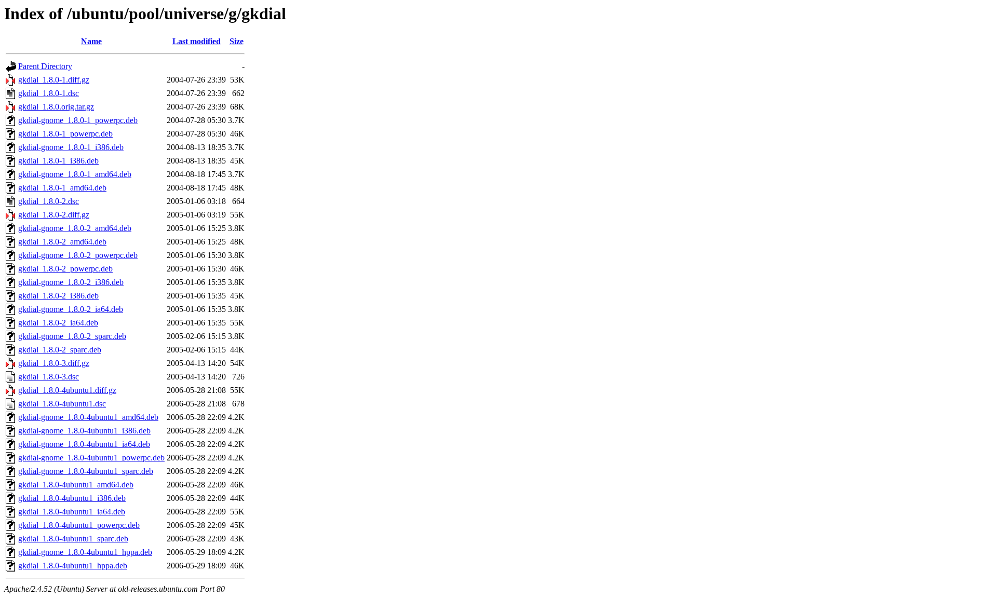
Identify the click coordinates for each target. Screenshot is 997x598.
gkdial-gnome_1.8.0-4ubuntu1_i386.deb (84, 430)
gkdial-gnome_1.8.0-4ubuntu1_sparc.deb (85, 471)
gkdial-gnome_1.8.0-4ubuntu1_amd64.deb (88, 417)
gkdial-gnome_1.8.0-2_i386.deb (71, 282)
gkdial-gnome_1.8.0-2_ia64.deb (70, 309)
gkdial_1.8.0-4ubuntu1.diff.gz (67, 390)
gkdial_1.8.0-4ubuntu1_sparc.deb (73, 538)
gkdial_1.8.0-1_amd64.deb (62, 187)
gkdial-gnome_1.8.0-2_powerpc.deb (78, 255)
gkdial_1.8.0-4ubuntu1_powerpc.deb (79, 525)
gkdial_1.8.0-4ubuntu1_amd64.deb (75, 484)
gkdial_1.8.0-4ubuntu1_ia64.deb (71, 511)
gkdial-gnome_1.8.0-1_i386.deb (71, 147)
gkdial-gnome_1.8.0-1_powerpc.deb (78, 120)
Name (91, 41)
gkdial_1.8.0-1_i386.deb (58, 160)
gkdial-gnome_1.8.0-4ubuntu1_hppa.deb (85, 552)
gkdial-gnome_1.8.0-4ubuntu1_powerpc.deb (91, 457)
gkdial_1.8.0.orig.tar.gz (56, 106)
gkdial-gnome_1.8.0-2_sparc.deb (72, 336)
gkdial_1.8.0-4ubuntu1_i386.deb (72, 498)
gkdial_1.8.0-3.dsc (48, 376)
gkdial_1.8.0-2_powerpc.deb (65, 268)
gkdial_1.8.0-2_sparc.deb (59, 349)
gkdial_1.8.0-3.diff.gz (53, 363)
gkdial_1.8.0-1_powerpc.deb (65, 133)
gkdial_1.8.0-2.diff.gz (53, 214)
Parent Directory (45, 66)
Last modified (196, 41)
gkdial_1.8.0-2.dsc (48, 201)
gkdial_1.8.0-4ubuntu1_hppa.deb (72, 565)
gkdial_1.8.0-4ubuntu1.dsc (62, 403)
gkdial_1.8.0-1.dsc (48, 93)
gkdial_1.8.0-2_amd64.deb (62, 241)
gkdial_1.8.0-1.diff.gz (53, 79)
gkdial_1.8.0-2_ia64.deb (58, 322)
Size (237, 41)
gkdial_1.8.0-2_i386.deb (58, 295)
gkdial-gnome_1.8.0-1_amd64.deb (74, 174)
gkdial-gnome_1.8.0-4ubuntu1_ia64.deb (84, 444)
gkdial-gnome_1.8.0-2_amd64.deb (74, 228)
